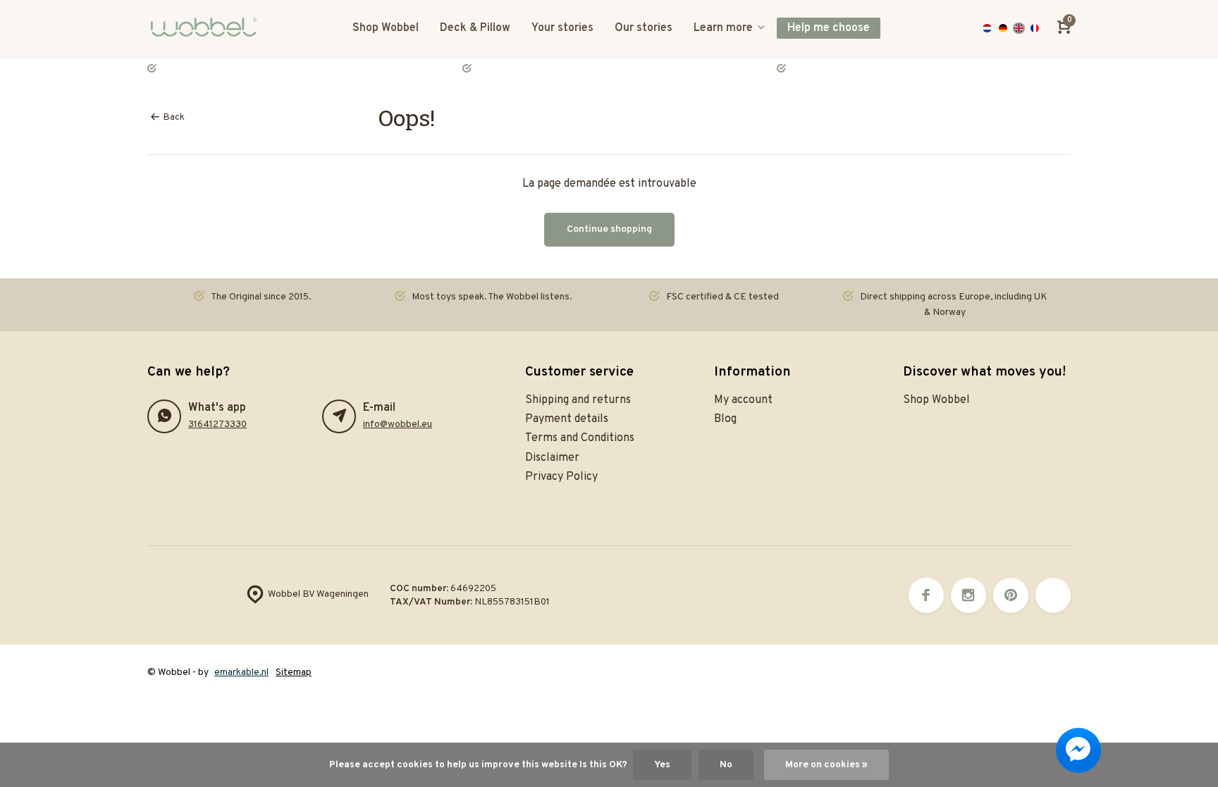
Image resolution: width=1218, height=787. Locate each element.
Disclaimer (552, 458)
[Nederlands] (987, 28)
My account (743, 400)
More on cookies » (826, 765)
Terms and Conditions (579, 438)
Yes (662, 765)
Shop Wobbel (385, 28)
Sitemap (294, 672)
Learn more (723, 28)
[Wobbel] (207, 28)
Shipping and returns (578, 400)
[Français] (1035, 28)
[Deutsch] (1003, 28)
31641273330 (217, 424)
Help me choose (828, 28)
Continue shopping (609, 229)
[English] (1018, 28)
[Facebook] (926, 595)
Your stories (562, 28)
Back (174, 117)
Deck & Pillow (475, 28)
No (726, 765)
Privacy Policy (561, 477)
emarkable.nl (241, 672)
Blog (725, 419)
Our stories (643, 28)
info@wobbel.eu (397, 424)
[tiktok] (1053, 595)
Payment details (566, 419)
